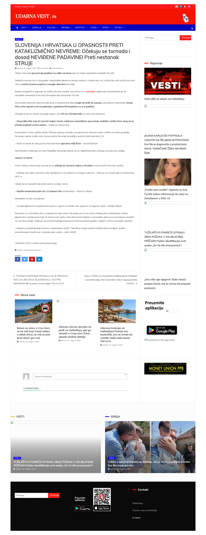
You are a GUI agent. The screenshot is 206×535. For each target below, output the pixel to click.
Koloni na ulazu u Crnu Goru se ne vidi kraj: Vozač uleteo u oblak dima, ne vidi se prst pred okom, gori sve (33, 332)
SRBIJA (17, 458)
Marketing (137, 503)
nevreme (91, 91)
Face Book (180, 6)
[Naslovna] (17, 27)
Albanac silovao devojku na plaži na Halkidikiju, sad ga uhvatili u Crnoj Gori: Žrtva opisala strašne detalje (75, 331)
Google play (176, 6)
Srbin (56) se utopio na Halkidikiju (164, 98)
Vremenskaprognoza (32, 250)
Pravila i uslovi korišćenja (144, 510)
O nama (136, 517)
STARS (93, 27)
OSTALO (118, 27)
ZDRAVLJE (36, 27)
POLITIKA (51, 27)
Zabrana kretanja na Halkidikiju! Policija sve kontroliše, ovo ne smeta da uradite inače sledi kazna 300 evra (116, 334)
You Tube (184, 6)
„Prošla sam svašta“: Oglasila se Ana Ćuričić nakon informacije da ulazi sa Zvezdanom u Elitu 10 (166, 194)
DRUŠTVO (80, 27)
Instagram (189, 6)
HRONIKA (65, 27)
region (19, 250)
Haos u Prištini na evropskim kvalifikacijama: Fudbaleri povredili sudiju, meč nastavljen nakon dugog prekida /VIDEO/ (110, 279)
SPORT (105, 27)
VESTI (23, 27)
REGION (19, 39)
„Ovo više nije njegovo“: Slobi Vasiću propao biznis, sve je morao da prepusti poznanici (167, 284)
